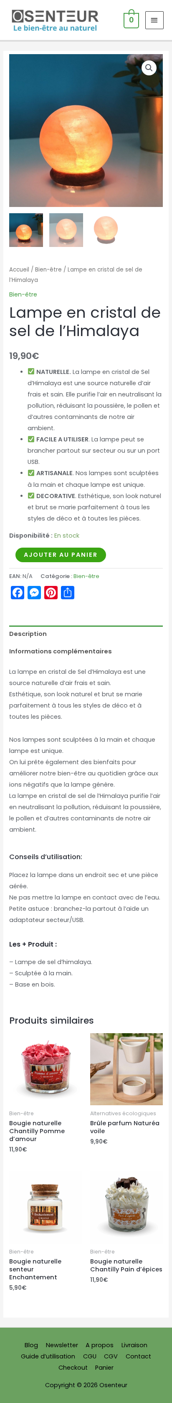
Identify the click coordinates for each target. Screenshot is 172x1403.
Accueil (19, 270)
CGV (111, 1356)
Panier (104, 1367)
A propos (100, 1345)
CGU (89, 1356)
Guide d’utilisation (48, 1356)
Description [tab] (28, 634)
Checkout (73, 1367)
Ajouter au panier (61, 555)
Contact (138, 1356)
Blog (31, 1345)
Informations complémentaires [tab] (60, 651)
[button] (149, 67)
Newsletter (62, 1345)
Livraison (134, 1345)
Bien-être (48, 270)
